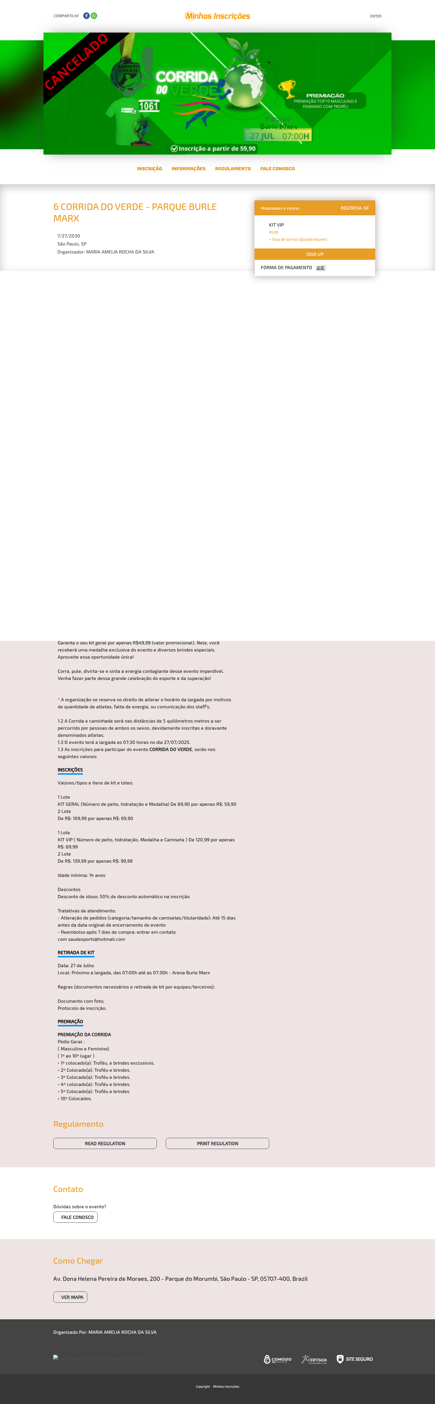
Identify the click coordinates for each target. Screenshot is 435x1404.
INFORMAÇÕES (189, 168)
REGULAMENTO (233, 168)
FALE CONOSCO (277, 168)
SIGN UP (314, 254)
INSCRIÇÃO (149, 168)
